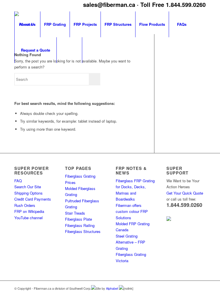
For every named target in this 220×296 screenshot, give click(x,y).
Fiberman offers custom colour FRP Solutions (132, 211)
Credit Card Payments (32, 199)
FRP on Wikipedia (29, 211)
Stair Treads (75, 213)
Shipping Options (28, 193)
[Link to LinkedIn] (184, 288)
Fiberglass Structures (83, 231)
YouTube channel (28, 217)
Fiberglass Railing (80, 225)
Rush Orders (24, 205)
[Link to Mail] (201, 288)
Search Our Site (27, 186)
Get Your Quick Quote (184, 193)
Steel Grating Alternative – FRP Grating (130, 242)
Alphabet (112, 288)
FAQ (18, 180)
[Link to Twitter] (192, 288)
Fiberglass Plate (78, 219)
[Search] (69, 50)
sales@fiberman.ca (109, 4)
